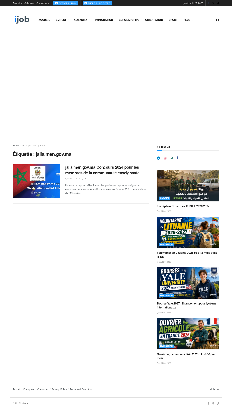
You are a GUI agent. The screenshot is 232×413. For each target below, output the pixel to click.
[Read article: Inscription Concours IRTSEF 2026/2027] (188, 185)
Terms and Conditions (81, 389)
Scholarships (129, 20)
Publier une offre (98, 3)
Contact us (41, 3)
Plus (186, 20)
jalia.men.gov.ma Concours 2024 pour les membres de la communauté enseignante (102, 170)
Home (16, 145)
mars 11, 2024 (73, 178)
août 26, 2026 (164, 211)
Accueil (16, 3)
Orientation (154, 20)
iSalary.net (29, 3)
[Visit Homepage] (21, 19)
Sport (173, 20)
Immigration (104, 20)
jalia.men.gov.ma (36, 145)
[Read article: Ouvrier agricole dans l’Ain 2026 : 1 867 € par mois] (188, 333)
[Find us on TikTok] (218, 3)
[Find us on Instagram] (165, 158)
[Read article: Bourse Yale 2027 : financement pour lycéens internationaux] (188, 283)
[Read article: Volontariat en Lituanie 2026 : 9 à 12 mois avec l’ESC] (188, 232)
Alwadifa (80, 20)
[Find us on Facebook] (209, 3)
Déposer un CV (67, 3)
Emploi (61, 20)
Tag (23, 145)
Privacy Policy (59, 389)
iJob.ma (214, 389)
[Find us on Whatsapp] (171, 158)
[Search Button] (217, 19)
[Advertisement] (116, 58)
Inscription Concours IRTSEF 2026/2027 (183, 206)
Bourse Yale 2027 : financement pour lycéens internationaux (186, 305)
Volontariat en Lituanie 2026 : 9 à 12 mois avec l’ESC (187, 255)
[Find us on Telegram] (158, 158)
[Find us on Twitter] (213, 3)
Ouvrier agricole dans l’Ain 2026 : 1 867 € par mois (186, 356)
